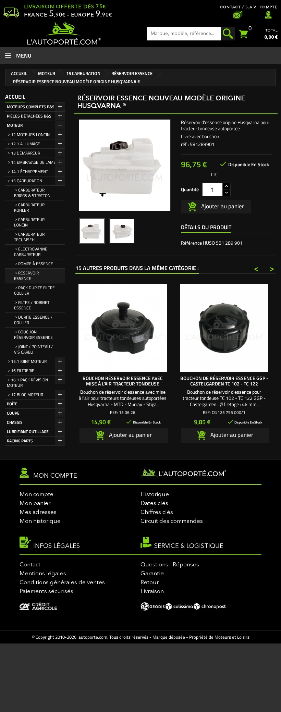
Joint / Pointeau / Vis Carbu (33, 349)
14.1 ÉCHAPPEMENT (29, 171)
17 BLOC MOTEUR (27, 394)
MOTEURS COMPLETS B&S (30, 106)
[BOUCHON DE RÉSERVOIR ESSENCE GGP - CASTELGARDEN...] (224, 328)
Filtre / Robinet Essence (31, 305)
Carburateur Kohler (29, 207)
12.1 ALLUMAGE (25, 143)
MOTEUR (15, 125)
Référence (191, 243)
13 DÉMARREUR (25, 153)
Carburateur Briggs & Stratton (32, 193)
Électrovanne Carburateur (30, 252)
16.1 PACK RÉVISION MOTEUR (27, 383)
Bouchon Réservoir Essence (33, 335)
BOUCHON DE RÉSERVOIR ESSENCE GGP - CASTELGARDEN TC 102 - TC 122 (224, 381)
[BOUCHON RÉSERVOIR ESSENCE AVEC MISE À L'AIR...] (122, 328)
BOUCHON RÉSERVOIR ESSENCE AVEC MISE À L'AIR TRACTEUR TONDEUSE (123, 381)
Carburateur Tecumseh (29, 237)
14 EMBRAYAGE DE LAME (33, 162)
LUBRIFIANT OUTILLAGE (28, 431)
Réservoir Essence (26, 276)
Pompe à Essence (35, 263)
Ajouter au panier (222, 205)
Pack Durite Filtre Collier (34, 290)
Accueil (15, 97)
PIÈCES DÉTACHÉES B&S (29, 116)
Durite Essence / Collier (33, 320)
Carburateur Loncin (29, 222)
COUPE (13, 413)
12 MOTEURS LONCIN (30, 134)
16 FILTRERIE (22, 370)
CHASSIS (15, 422)
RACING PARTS (20, 441)
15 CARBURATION (26, 180)
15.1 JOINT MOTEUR (29, 361)
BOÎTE (12, 404)
